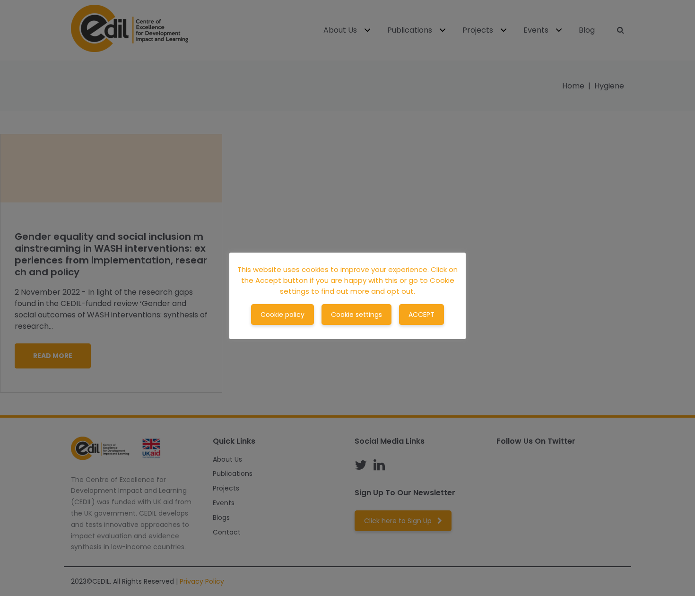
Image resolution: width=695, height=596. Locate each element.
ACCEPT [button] (421, 314)
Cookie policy (282, 314)
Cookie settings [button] (356, 314)
